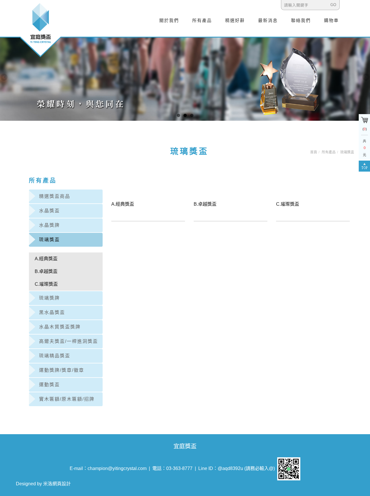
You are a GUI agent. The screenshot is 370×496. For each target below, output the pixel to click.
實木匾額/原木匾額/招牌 (67, 399)
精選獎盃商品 (54, 196)
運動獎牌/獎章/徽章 (61, 370)
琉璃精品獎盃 (54, 355)
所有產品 (202, 20)
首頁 (313, 152)
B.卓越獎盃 (46, 271)
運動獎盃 (49, 384)
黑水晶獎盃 (52, 312)
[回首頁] (40, 29)
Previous (4, 77)
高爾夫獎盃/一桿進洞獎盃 (68, 341)
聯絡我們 (301, 20)
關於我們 (169, 20)
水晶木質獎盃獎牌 (60, 326)
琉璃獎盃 (347, 152)
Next (365, 77)
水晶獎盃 (49, 210)
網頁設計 (61, 483)
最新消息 (268, 20)
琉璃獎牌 (49, 298)
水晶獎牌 (49, 225)
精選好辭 (235, 20)
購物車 (331, 20)
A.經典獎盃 (46, 258)
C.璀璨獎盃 (46, 284)
